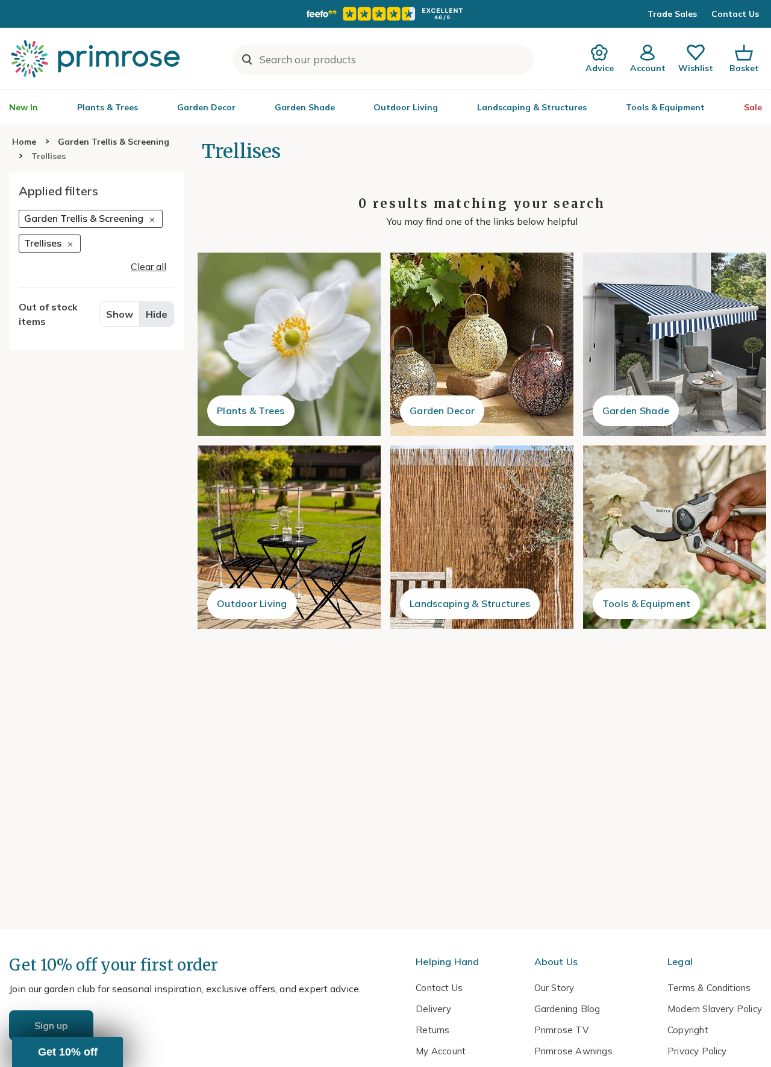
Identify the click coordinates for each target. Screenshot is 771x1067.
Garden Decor (206, 107)
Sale (753, 107)
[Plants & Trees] (289, 344)
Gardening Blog (567, 1009)
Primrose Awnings (573, 1051)
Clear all (148, 266)
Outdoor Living (405, 107)
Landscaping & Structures (532, 107)
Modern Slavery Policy (714, 1009)
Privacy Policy (697, 1051)
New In (23, 107)
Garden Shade (305, 107)
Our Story (554, 987)
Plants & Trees (107, 107)
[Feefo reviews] (385, 14)
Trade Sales (672, 13)
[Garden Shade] (674, 344)
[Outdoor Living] (289, 537)
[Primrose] (97, 58)
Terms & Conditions (709, 987)
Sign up (51, 1025)
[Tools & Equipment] (674, 537)
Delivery (433, 1009)
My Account (441, 1051)
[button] (67, 1052)
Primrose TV (561, 1030)
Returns (432, 1030)
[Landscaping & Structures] (481, 537)
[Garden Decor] (481, 344)
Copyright (687, 1030)
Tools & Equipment (665, 107)
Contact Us (735, 13)
